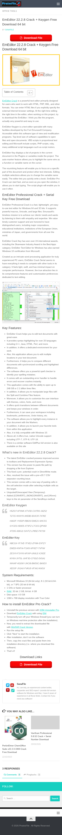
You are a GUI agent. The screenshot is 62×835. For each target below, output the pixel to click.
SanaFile (9, 30)
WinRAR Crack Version (22, 627)
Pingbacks (33, 775)
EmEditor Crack (9, 101)
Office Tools (9, 11)
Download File (33, 37)
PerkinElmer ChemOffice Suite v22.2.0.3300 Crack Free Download (14, 748)
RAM (9, 591)
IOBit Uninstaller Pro (49, 610)
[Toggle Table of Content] (28, 92)
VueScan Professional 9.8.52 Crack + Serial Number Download (41, 736)
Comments (13, 775)
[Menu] (58, 4)
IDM (44, 613)
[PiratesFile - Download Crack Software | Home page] (15, 3)
